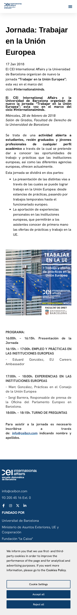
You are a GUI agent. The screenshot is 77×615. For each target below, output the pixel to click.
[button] (70, 7)
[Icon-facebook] (3, 505)
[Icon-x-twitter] (17, 505)
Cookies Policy (56, 570)
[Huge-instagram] (10, 505)
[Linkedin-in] (25, 505)
